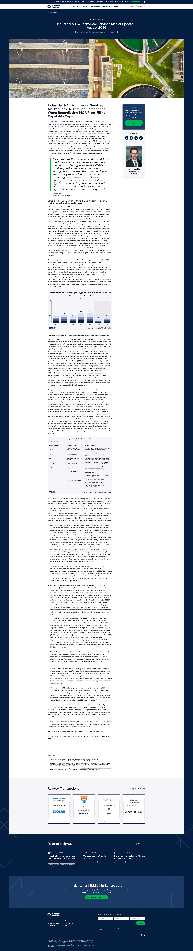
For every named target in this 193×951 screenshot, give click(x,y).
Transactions (106, 6)
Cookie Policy (68, 937)
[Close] (144, 2)
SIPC (92, 942)
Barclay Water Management (85, 528)
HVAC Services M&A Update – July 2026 (95, 857)
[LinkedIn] (126, 138)
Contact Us (140, 6)
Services (84, 6)
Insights (115, 6)
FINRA (87, 942)
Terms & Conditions (77, 937)
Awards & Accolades (54, 923)
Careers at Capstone (71, 921)
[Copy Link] (141, 138)
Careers (132, 6)
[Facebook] (136, 138)
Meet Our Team (69, 923)
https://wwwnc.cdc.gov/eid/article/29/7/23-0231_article (64, 761)
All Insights (53, 12)
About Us (50, 921)
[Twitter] (131, 138)
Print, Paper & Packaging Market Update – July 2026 (129, 857)
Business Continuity (86, 937)
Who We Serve (94, 6)
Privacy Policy (61, 937)
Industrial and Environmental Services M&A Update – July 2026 (61, 858)
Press (66, 925)
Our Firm (76, 6)
